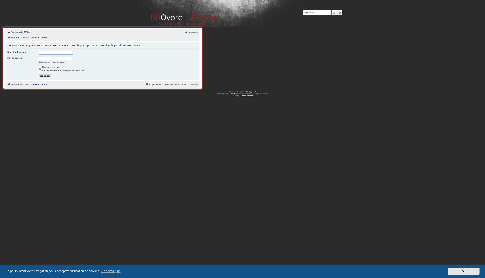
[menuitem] (27, 32)
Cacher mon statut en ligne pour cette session (63, 70)
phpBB (234, 94)
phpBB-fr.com (247, 96)
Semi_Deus (251, 91)
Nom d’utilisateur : (16, 52)
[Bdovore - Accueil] (177, 13)
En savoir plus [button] (110, 271)
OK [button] (464, 271)
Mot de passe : (14, 58)
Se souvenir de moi (51, 67)
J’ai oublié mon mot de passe (52, 62)
